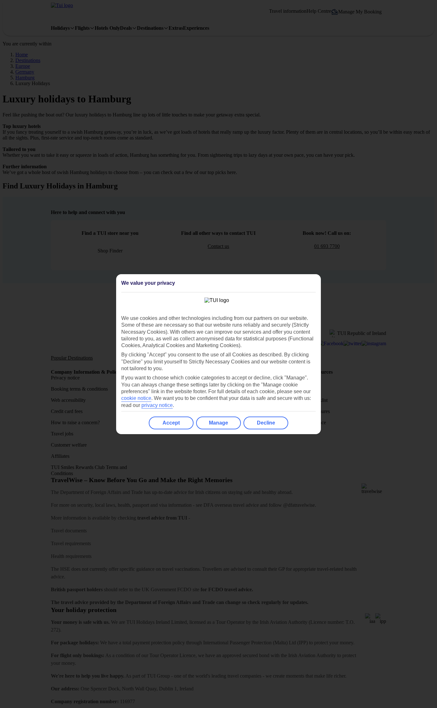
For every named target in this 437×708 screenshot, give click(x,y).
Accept (171, 423)
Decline (266, 423)
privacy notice (157, 405)
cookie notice (136, 398)
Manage (218, 423)
